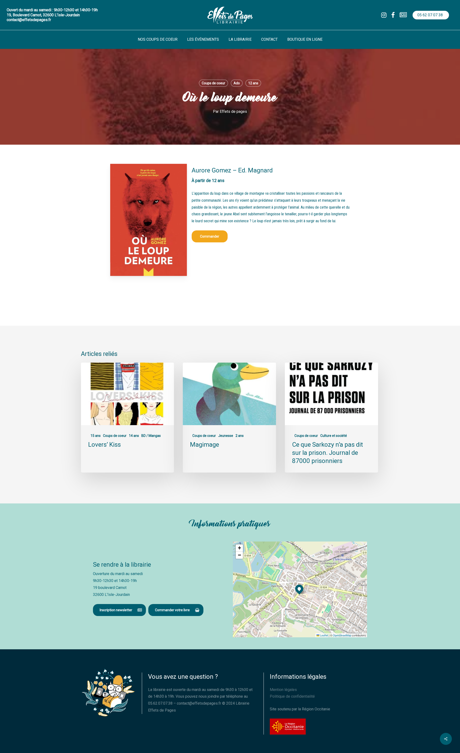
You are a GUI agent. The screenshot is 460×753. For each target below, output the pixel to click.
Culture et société (333, 436)
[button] (210, 236)
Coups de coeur (213, 83)
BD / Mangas (151, 436)
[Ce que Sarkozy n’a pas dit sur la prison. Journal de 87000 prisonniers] (331, 418)
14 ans (134, 436)
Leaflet (323, 635)
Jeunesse (225, 436)
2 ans (240, 436)
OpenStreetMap (342, 635)
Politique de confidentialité (292, 696)
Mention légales (283, 689)
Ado (237, 83)
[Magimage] (229, 418)
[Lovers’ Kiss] (127, 418)
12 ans (253, 83)
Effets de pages (233, 111)
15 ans (96, 436)
